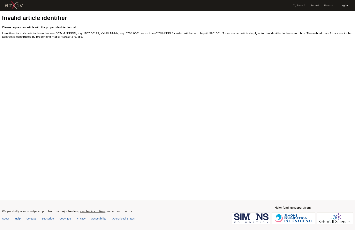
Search (301, 5)
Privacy (81, 218)
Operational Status (123, 218)
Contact (31, 218)
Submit (314, 5)
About (5, 218)
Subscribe (48, 218)
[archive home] (14, 5)
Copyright (65, 218)
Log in (344, 5)
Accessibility (98, 218)
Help (18, 218)
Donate (328, 5)
